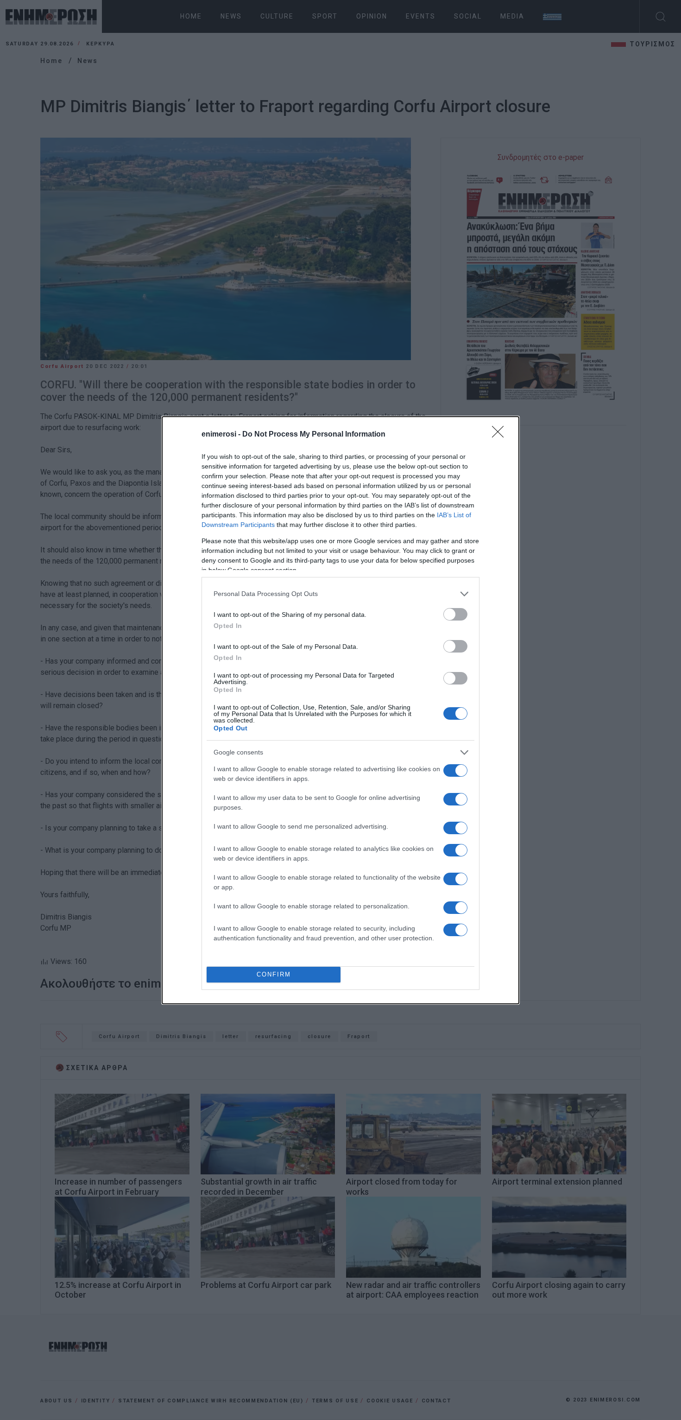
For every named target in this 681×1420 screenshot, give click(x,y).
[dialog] (340, 710)
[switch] (455, 614)
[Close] (501, 435)
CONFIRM (274, 974)
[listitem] (340, 594)
